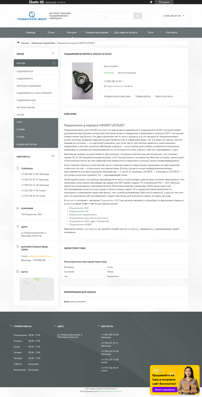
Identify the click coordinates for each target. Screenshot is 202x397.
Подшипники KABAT (80, 224)
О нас (51, 32)
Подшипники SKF (79, 207)
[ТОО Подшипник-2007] (32, 19)
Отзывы (21, 129)
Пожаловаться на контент (111, 391)
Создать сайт (50, 2)
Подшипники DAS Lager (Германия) (89, 221)
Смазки (20, 115)
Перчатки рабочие (26, 107)
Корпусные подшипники (43, 43)
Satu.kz (114, 389)
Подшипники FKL (79, 211)
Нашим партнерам (96, 32)
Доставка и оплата (126, 32)
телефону (133, 228)
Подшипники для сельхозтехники (88, 217)
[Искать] (137, 16)
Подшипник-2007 (110, 200)
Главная (30, 32)
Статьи (20, 137)
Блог (151, 32)
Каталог (72, 32)
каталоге (71, 200)
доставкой (91, 228)
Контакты (171, 32)
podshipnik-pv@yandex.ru (40, 256)
